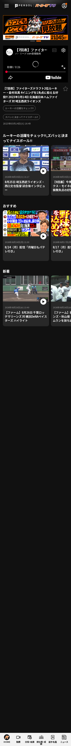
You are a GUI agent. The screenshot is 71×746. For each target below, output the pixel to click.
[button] (32, 41)
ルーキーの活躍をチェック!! (19, 108)
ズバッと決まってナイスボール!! (21, 117)
